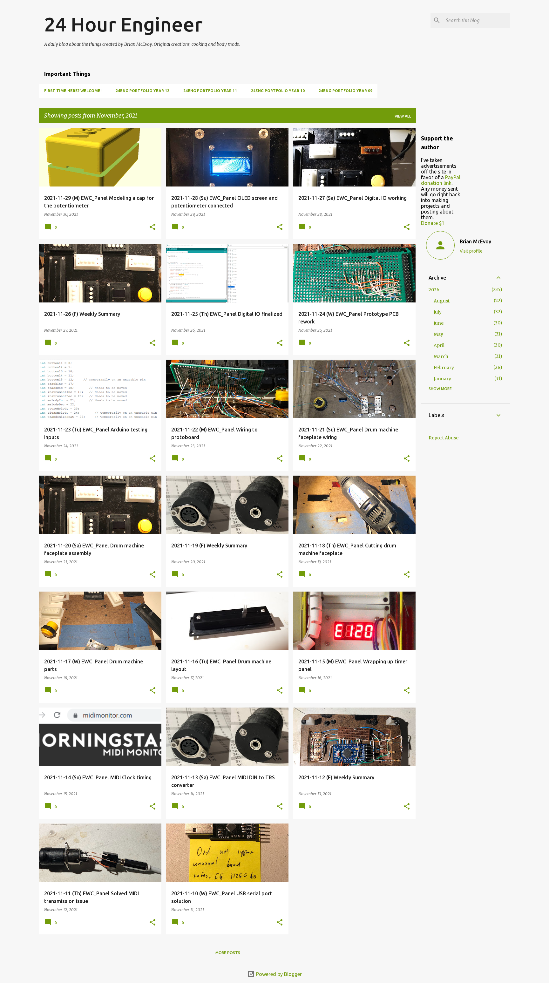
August (442, 301)
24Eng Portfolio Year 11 (210, 91)
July (438, 312)
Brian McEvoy (475, 241)
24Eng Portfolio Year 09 (345, 91)
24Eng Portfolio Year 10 (278, 91)
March (441, 356)
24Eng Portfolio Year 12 (142, 91)
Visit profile (471, 251)
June (439, 323)
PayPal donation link (440, 180)
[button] (152, 227)
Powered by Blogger (278, 974)
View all (403, 116)
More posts (227, 953)
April (439, 345)
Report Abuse (443, 438)
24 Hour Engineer (123, 24)
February (444, 367)
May (438, 334)
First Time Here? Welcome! (73, 91)
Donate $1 (432, 223)
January (442, 379)
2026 (434, 290)
